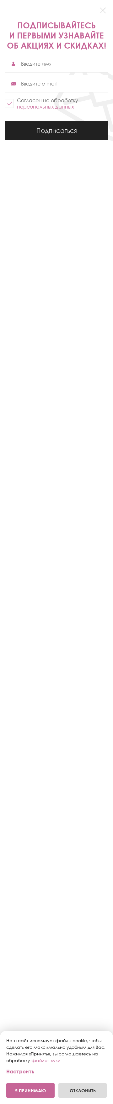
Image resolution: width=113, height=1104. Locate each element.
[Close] (102, 10)
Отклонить (83, 1090)
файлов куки (46, 1060)
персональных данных (45, 106)
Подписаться (56, 133)
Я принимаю (30, 1090)
